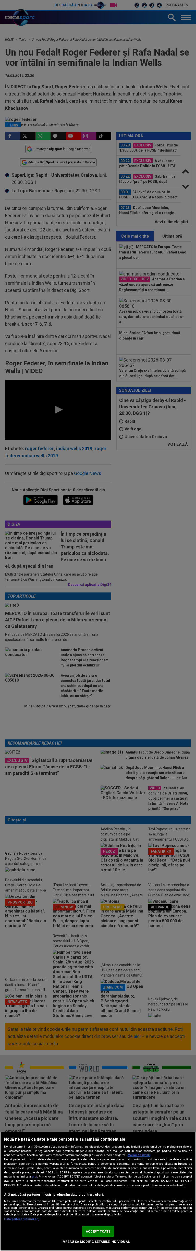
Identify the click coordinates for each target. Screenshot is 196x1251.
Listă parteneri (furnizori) (21, 1219)
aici (34, 1176)
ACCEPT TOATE (98, 1231)
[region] (98, 1191)
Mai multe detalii (139, 1155)
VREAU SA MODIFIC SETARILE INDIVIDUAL (96, 1242)
